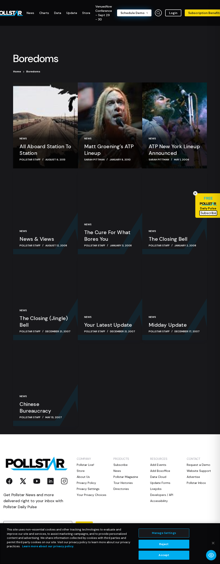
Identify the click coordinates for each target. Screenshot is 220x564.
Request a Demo (198, 465)
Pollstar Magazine (125, 477)
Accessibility (159, 501)
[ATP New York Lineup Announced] (174, 125)
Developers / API (161, 495)
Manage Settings (164, 533)
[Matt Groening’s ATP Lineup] (110, 125)
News (23, 138)
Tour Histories (123, 483)
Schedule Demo (133, 13)
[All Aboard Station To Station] (45, 125)
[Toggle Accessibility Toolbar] (211, 555)
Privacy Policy (86, 483)
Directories (121, 489)
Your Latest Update (108, 325)
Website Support (199, 471)
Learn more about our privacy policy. (48, 546)
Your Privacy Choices (91, 495)
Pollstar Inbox (196, 483)
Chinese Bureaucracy (35, 407)
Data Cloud (158, 477)
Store (81, 471)
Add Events (158, 465)
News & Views (37, 239)
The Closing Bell (168, 239)
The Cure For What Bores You (107, 235)
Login (173, 13)
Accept (164, 555)
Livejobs (156, 489)
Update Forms (160, 483)
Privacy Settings (88, 489)
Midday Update (168, 325)
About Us (83, 477)
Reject (163, 544)
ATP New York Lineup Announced (174, 149)
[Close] (213, 543)
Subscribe (120, 465)
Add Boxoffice (160, 471)
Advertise (193, 477)
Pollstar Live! (85, 465)
